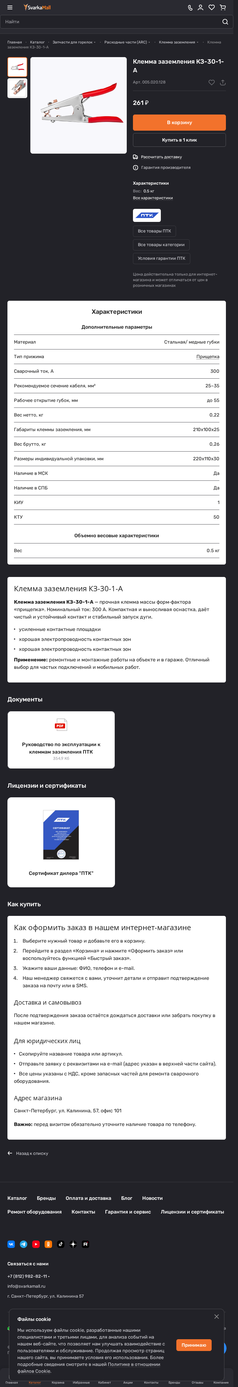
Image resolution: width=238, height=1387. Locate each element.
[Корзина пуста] (223, 7)
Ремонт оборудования (34, 1212)
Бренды (46, 1198)
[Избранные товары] (212, 7)
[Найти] (225, 22)
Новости (152, 1198)
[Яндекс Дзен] (73, 1244)
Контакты (83, 1212)
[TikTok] (60, 1244)
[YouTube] (36, 1244)
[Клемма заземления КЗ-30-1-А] (78, 105)
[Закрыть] (217, 1317)
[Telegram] (23, 1244)
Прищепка (207, 356)
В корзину (179, 122)
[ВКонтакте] (11, 1244)
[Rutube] (85, 1244)
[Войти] (200, 7)
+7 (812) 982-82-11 (27, 1276)
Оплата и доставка (88, 1198)
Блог (126, 1198)
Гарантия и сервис (128, 1212)
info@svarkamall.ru (26, 1286)
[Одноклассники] (48, 1244)
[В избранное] (212, 82)
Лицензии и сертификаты (192, 1212)
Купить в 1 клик (179, 140)
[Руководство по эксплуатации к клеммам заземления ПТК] (61, 740)
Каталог (17, 1198)
